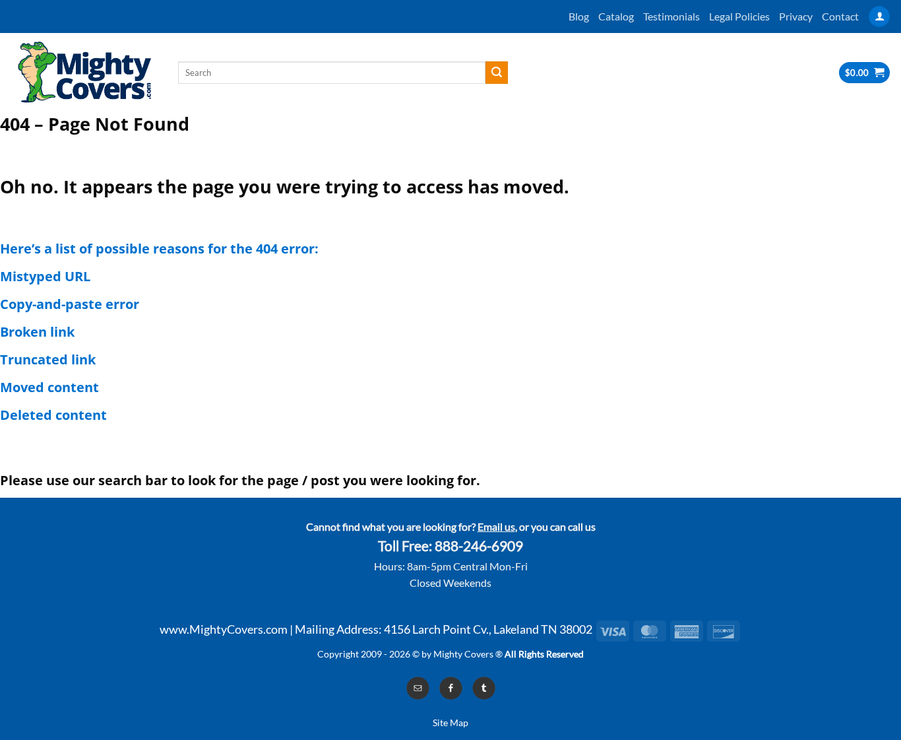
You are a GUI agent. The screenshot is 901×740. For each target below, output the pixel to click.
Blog (579, 16)
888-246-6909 (479, 546)
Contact (840, 16)
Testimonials (671, 16)
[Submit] (496, 72)
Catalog (616, 16)
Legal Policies (739, 16)
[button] (879, 17)
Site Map (450, 722)
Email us (496, 526)
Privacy (796, 16)
